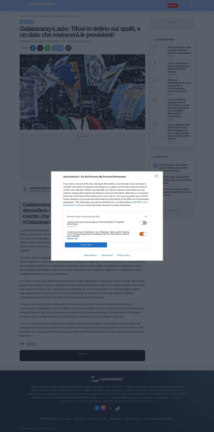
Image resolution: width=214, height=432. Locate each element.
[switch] (143, 223)
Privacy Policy (123, 255)
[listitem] (107, 216)
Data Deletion (90, 255)
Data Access (107, 255)
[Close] (157, 177)
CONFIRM (86, 245)
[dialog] (107, 216)
